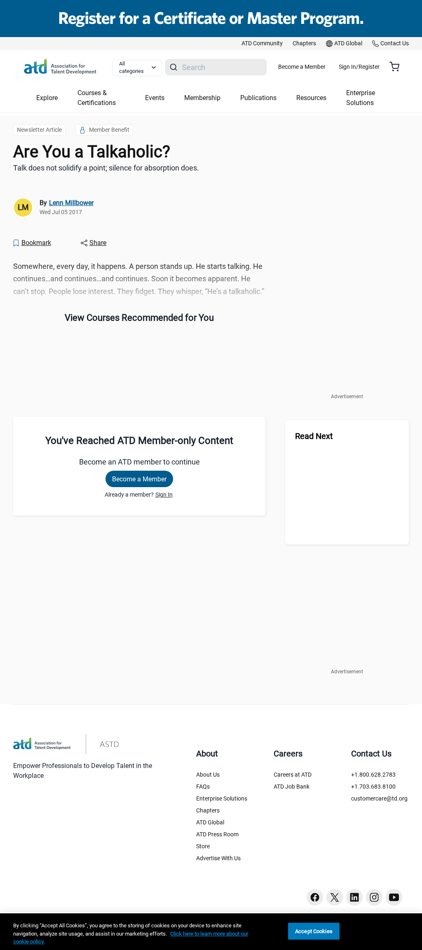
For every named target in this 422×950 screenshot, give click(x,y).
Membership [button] (202, 98)
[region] (211, 931)
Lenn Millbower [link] (71, 203)
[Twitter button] (334, 897)
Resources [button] (311, 98)
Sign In (164, 494)
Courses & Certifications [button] (96, 98)
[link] (262, 43)
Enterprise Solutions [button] (360, 98)
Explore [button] (47, 98)
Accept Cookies (314, 931)
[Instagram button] (374, 897)
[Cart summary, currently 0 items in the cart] (397, 66)
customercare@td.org (379, 798)
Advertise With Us (218, 858)
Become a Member (302, 66)
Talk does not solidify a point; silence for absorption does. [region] (106, 167)
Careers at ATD (293, 774)
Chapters (208, 810)
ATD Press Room (217, 834)
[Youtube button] (394, 897)
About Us (208, 774)
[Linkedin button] (354, 897)
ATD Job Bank (291, 786)
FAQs (203, 786)
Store (203, 846)
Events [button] (154, 98)
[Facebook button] (315, 897)
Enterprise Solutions (221, 798)
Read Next (314, 436)
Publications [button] (258, 98)
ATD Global (210, 822)
